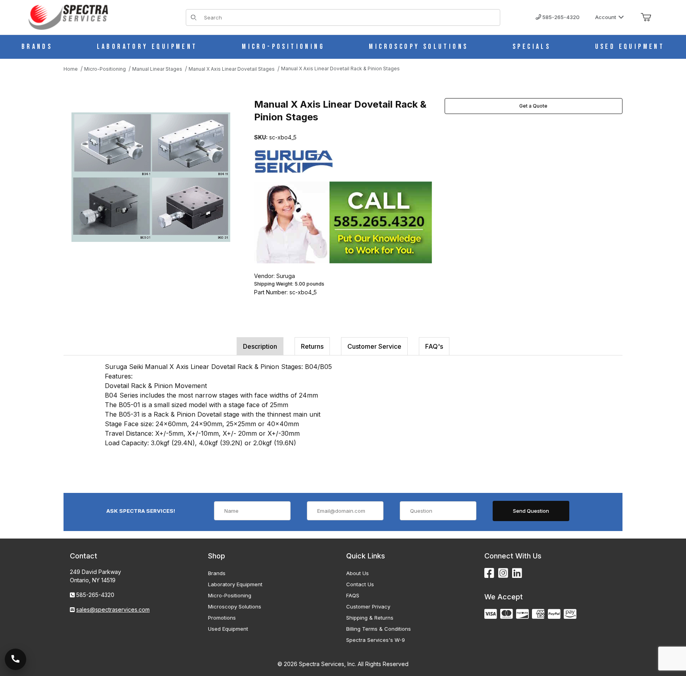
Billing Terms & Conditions (378, 629)
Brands (216, 573)
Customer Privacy (368, 606)
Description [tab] (260, 346)
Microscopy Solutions (234, 606)
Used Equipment (228, 629)
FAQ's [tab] (434, 346)
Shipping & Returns (369, 617)
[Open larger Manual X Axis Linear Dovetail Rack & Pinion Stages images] (150, 177)
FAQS (352, 595)
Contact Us (360, 584)
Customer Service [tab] (374, 346)
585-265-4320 (560, 17)
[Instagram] (503, 573)
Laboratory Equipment (235, 584)
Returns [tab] (312, 346)
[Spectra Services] (68, 16)
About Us (357, 573)
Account (605, 17)
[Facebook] (489, 573)
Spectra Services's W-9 (375, 640)
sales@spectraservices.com (113, 609)
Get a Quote (533, 106)
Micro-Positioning (229, 595)
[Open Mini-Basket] (646, 17)
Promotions (222, 617)
